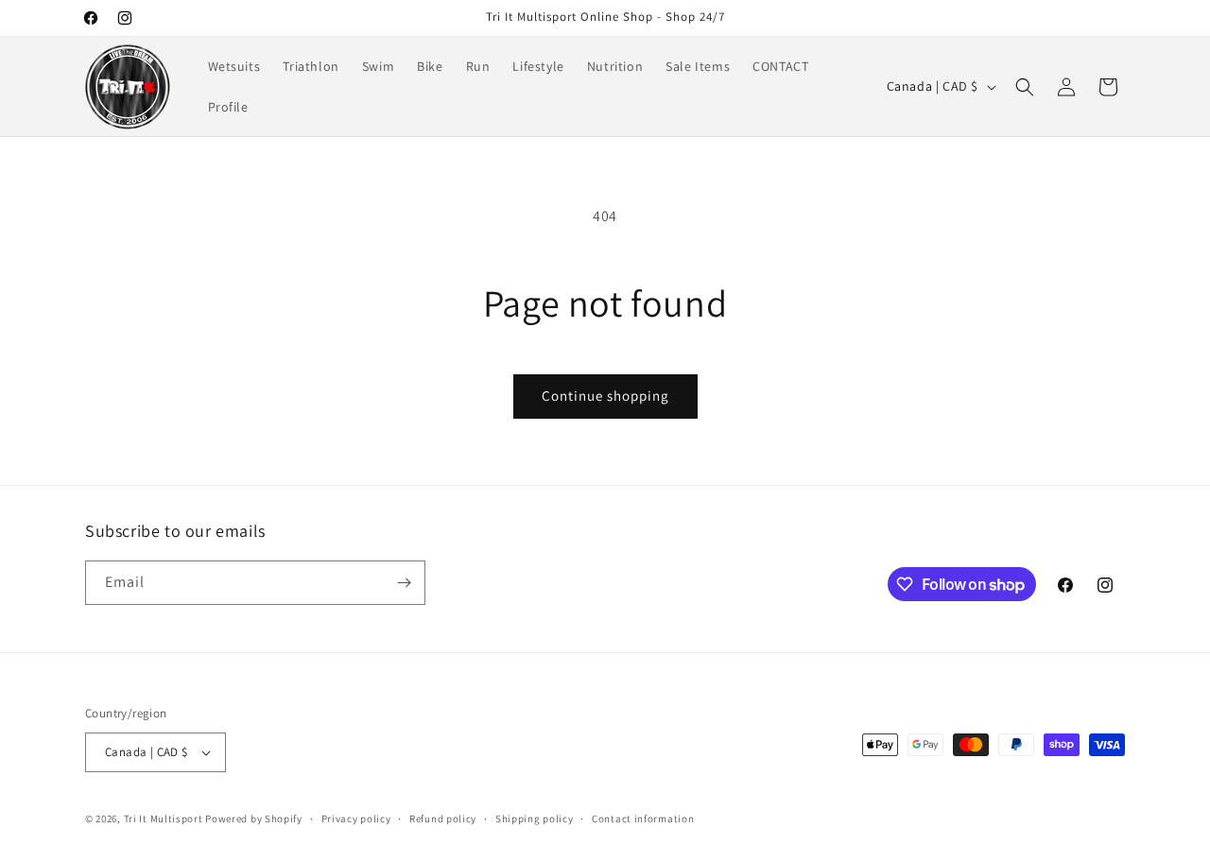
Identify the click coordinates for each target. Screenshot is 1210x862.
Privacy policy (356, 818)
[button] (1025, 87)
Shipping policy (534, 818)
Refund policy (442, 818)
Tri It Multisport (163, 818)
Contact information (643, 818)
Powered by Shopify (253, 818)
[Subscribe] (403, 582)
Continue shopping (605, 396)
